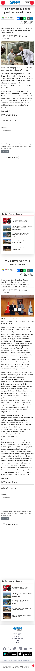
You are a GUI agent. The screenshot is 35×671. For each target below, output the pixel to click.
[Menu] (32, 3)
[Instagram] (15, 648)
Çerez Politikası (17, 635)
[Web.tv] (30, 648)
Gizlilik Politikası (17, 633)
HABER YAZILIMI (16, 659)
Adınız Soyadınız (8, 121)
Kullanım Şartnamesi (17, 638)
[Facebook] (4, 648)
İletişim (17, 642)
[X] (9, 648)
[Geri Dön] (3, 3)
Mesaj (4, 128)
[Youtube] (25, 648)
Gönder (5, 151)
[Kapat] (33, 665)
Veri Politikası (17, 636)
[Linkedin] (20, 648)
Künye (17, 640)
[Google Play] (10, 654)
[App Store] (25, 654)
